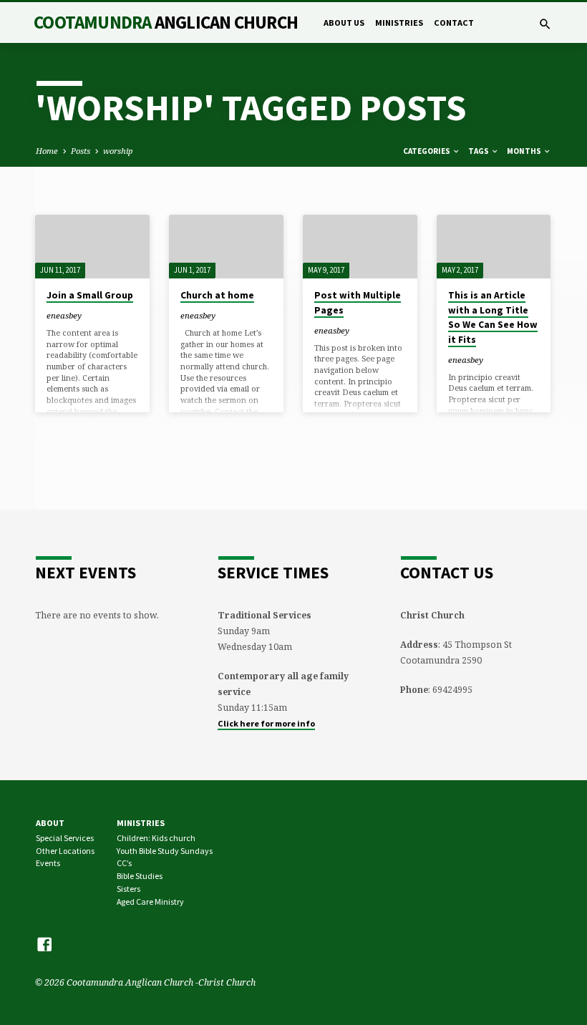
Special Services (65, 837)
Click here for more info (266, 723)
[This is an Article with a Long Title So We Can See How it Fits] (494, 246)
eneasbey (64, 315)
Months (525, 151)
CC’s (124, 863)
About (50, 822)
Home (47, 150)
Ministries (399, 22)
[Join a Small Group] (92, 246)
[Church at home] (226, 246)
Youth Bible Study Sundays (165, 850)
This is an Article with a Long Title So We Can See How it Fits (493, 317)
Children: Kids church (156, 837)
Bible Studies (139, 875)
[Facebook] (44, 944)
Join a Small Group (90, 295)
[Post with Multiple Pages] (360, 246)
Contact (454, 22)
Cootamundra (166, 22)
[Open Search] (545, 24)
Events (48, 863)
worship (117, 150)
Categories (427, 151)
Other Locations (65, 850)
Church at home (217, 295)
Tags (479, 151)
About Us (344, 22)
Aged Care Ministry (150, 901)
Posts (80, 150)
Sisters (128, 888)
